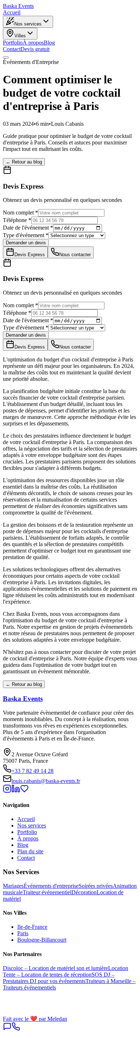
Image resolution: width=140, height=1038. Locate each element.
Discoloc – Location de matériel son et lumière (55, 968)
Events (18, 6)
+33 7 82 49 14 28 (32, 771)
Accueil (11, 12)
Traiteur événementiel (47, 892)
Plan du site (30, 851)
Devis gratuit (35, 49)
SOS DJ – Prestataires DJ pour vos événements (59, 978)
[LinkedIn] (15, 791)
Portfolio (13, 43)
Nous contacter (75, 254)
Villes (20, 35)
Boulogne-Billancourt (41, 940)
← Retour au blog (24, 162)
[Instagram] (7, 791)
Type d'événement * (25, 235)
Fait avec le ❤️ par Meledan (35, 1019)
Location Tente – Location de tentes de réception (65, 971)
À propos (33, 43)
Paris (22, 933)
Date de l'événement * (28, 228)
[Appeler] (15, 1029)
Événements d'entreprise (51, 886)
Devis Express (29, 254)
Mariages (13, 886)
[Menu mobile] (6, 57)
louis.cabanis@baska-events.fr (45, 781)
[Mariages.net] (24, 791)
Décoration (84, 892)
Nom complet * (20, 212)
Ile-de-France (32, 927)
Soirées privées (96, 886)
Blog (49, 43)
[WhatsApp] (7, 1029)
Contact (11, 49)
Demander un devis (26, 242)
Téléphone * (17, 220)
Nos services (28, 24)
